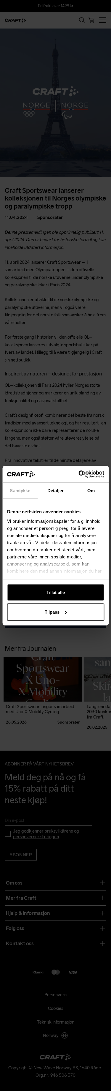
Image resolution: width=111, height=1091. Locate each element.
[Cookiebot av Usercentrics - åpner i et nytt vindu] (79, 474)
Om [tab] (91, 490)
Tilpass (52, 611)
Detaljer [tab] (55, 490)
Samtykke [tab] (20, 490)
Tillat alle (55, 592)
